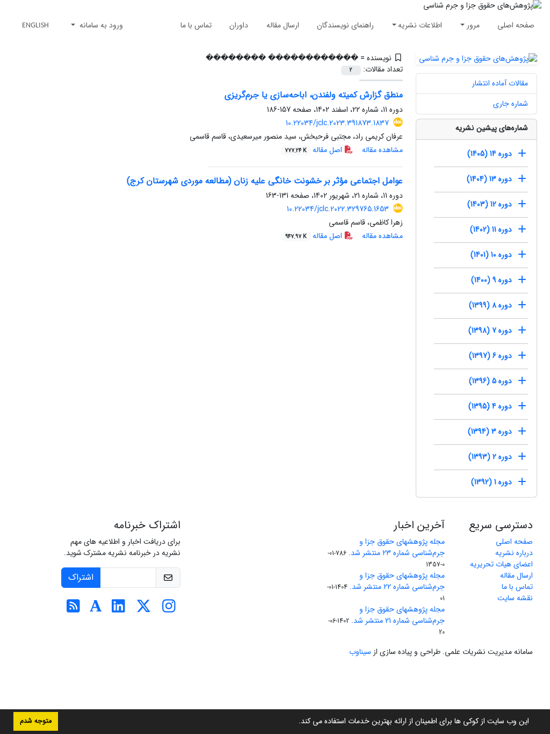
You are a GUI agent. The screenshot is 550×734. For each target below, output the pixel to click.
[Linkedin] (118, 609)
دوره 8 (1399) (490, 305)
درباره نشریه (514, 553)
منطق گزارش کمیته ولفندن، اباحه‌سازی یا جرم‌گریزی (314, 95)
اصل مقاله (314, 150)
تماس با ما (196, 25)
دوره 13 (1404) (489, 179)
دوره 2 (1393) (490, 457)
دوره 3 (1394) (490, 431)
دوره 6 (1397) (490, 356)
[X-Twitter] (143, 609)
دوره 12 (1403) (489, 204)
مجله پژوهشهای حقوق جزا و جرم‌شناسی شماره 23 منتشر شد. (397, 547)
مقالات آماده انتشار (500, 83)
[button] (294, 722)
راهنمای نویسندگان (345, 25)
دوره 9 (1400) (491, 280)
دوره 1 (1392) (491, 482)
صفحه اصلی (515, 25)
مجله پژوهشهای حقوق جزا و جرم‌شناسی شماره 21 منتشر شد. (398, 615)
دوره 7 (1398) (490, 330)
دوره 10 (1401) (491, 255)
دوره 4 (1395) (490, 406)
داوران (238, 25)
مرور (473, 25)
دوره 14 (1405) (489, 154)
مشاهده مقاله (382, 150)
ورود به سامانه (100, 25)
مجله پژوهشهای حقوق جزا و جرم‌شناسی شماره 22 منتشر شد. (397, 581)
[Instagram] (168, 609)
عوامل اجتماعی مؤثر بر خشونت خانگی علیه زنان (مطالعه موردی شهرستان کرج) (265, 181)
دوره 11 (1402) (491, 229)
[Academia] (96, 609)
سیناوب (360, 652)
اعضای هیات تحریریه (501, 564)
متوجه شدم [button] (36, 721)
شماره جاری (510, 104)
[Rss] (73, 609)
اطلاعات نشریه (420, 25)
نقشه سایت (515, 598)
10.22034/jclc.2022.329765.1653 (338, 209)
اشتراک (80, 577)
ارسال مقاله (282, 25)
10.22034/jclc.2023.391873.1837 (337, 123)
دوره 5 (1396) (490, 381)
